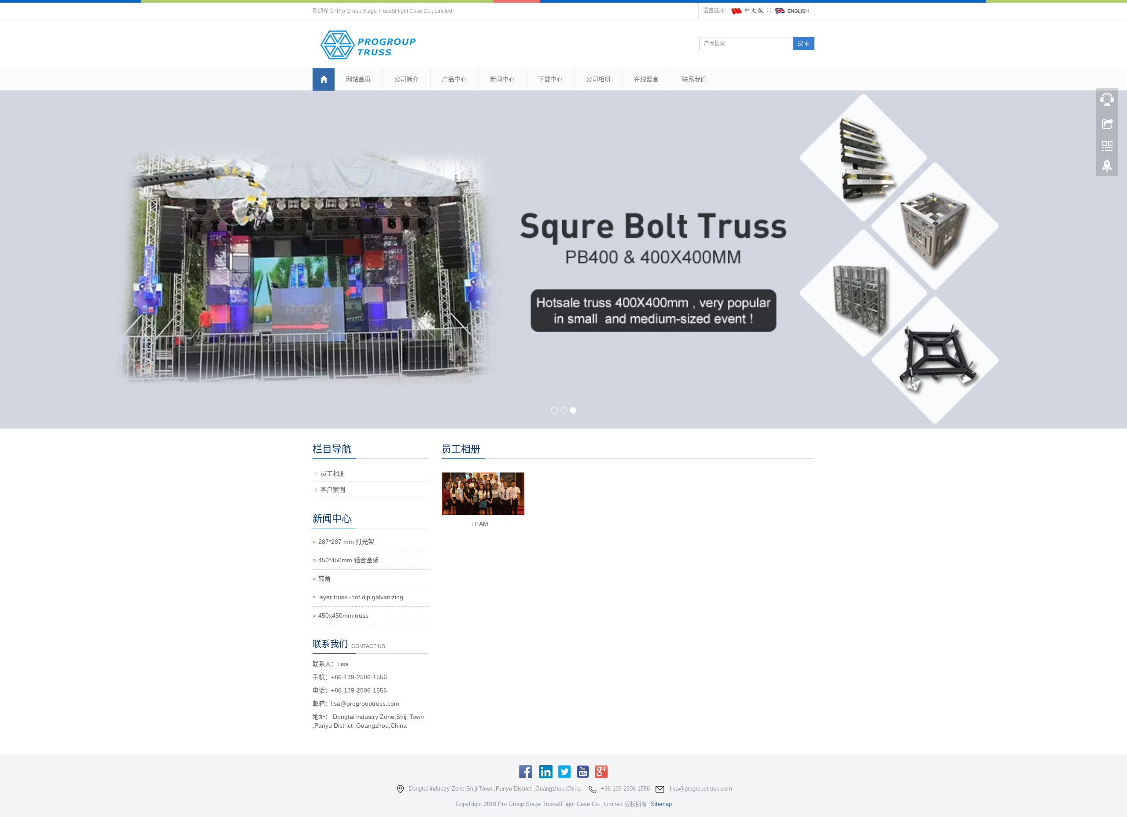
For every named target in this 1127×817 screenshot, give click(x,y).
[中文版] (748, 10)
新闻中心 (502, 79)
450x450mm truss (343, 615)
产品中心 (454, 79)
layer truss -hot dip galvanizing (360, 597)
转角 (324, 578)
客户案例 (332, 489)
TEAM (479, 524)
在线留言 (646, 79)
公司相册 (598, 79)
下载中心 (550, 79)
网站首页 (358, 79)
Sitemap (661, 804)
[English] (792, 10)
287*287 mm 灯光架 (346, 541)
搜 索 (804, 43)
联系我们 (694, 79)
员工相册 (332, 473)
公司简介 (406, 79)
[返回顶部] (1107, 169)
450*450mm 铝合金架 (348, 560)
